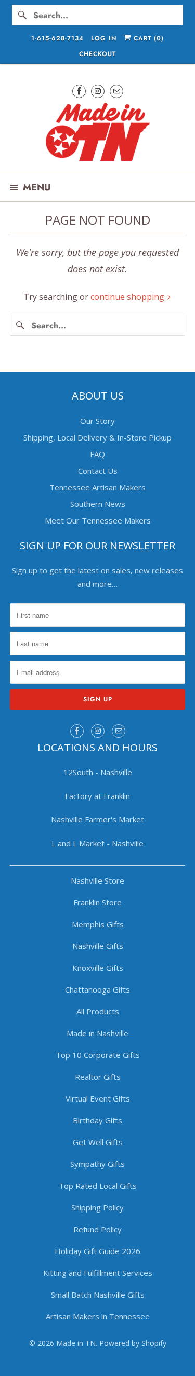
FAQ (97, 454)
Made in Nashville (97, 1033)
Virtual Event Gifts (98, 1098)
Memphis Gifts (98, 924)
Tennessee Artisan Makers (97, 487)
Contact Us (98, 470)
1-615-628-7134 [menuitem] (57, 38)
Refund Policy (97, 1229)
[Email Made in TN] (116, 91)
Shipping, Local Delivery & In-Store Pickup (97, 437)
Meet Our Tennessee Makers (98, 520)
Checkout (97, 54)
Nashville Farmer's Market (97, 819)
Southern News (97, 504)
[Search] (22, 15)
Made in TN (76, 1343)
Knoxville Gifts (97, 967)
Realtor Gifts (98, 1076)
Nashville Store (97, 880)
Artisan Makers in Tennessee (98, 1316)
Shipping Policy (97, 1207)
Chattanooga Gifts (97, 989)
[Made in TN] (97, 133)
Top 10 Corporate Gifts (98, 1055)
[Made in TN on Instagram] (98, 91)
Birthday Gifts (97, 1120)
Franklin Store (97, 902)
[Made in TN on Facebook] (79, 91)
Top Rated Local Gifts (98, 1185)
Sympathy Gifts (97, 1164)
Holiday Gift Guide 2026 (97, 1251)
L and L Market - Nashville (97, 843)
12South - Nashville (97, 772)
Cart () (147, 38)
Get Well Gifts (98, 1142)
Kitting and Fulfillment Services (97, 1273)
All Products (97, 1011)
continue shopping (128, 296)
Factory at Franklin (97, 796)
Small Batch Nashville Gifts (98, 1294)
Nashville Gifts (97, 946)
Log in (103, 38)
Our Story (97, 421)
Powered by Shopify (132, 1343)
